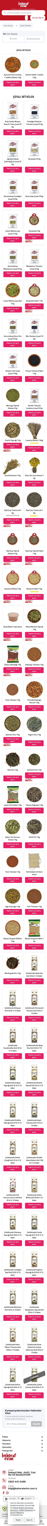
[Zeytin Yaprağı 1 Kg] (12, 429)
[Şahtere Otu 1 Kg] (12, 724)
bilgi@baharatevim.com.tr (22, 1488)
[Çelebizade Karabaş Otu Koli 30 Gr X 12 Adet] (34, 1034)
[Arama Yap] (4, 12)
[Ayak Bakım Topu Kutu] (12, 616)
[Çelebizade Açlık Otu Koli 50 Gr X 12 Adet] (34, 962)
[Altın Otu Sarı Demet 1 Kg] (34, 464)
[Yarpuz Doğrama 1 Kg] (34, 794)
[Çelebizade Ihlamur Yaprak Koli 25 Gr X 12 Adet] (34, 1072)
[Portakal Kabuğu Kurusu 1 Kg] (34, 689)
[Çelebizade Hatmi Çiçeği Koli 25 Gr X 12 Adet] (12, 1146)
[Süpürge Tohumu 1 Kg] (34, 654)
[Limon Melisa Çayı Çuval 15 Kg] (12, 64)
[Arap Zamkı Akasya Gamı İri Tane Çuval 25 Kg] (12, 110)
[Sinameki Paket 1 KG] (34, 290)
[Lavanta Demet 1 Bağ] (34, 429)
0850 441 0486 (17, 1481)
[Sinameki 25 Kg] (34, 148)
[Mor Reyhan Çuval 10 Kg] (34, 325)
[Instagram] (8, 1493)
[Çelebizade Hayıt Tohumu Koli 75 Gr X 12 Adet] (34, 1109)
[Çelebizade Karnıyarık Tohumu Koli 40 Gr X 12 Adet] (34, 997)
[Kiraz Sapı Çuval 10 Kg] (34, 185)
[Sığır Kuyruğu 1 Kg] (12, 895)
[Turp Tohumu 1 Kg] (12, 689)
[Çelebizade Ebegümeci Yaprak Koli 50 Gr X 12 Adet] (34, 1296)
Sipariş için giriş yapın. (13, 83)
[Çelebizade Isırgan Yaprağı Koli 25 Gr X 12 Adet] (12, 1072)
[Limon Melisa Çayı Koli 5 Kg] (12, 290)
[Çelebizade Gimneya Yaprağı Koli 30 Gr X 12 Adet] (12, 1221)
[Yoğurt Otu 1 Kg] (34, 724)
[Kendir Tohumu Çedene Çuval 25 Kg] (34, 394)
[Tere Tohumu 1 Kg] (12, 861)
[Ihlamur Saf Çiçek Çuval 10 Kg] (12, 360)
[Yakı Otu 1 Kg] (12, 759)
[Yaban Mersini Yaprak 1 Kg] (34, 616)
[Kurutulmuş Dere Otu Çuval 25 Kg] (12, 325)
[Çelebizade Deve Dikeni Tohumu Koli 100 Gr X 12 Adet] (12, 1333)
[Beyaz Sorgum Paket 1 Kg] (34, 927)
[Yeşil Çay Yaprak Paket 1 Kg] (34, 540)
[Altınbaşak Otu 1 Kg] (12, 962)
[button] (13, 39)
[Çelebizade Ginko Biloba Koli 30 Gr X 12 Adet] (34, 1184)
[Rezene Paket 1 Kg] (34, 578)
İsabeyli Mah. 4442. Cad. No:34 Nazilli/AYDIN (22, 1473)
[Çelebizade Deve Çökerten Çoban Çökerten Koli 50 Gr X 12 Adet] (34, 1333)
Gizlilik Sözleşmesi (26, 1510)
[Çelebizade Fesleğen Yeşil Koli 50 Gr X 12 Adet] (12, 1259)
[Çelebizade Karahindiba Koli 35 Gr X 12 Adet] (12, 1034)
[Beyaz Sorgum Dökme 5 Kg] (12, 927)
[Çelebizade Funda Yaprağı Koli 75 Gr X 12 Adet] (34, 1221)
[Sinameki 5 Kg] (34, 220)
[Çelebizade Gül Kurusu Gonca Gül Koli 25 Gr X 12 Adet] (12, 1184)
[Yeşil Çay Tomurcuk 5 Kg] (12, 499)
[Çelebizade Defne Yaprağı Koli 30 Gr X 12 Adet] (12, 1373)
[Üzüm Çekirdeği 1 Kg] (12, 654)
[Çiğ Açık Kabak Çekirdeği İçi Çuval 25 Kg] (12, 148)
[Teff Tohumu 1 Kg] (34, 895)
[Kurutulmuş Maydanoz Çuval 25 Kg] (12, 255)
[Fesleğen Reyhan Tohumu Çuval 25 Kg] (34, 110)
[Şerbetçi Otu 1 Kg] (34, 759)
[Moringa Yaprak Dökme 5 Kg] (12, 394)
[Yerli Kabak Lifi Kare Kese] (34, 861)
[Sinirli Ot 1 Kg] (34, 826)
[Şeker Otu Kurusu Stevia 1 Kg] (12, 826)
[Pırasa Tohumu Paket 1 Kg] (34, 360)
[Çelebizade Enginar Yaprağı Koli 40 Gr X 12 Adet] (34, 1259)
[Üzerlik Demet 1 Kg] (12, 464)
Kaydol (36, 1424)
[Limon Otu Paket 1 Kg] (12, 794)
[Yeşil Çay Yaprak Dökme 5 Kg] (12, 540)
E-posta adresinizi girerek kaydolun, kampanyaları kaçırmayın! (19, 1417)
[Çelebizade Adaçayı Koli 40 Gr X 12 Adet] (12, 997)
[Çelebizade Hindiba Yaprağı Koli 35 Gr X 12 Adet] (12, 1109)
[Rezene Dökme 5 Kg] (12, 578)
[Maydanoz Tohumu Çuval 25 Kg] (34, 255)
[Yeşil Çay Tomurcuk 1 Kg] (34, 499)
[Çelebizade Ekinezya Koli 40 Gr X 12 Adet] (12, 1296)
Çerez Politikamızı (17, 1512)
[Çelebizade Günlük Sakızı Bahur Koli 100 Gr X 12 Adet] (34, 1146)
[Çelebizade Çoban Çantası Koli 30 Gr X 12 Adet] (34, 1373)
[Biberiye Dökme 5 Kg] (34, 64)
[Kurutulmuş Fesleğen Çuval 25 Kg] (12, 185)
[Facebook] (4, 1493)
